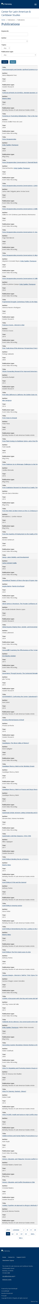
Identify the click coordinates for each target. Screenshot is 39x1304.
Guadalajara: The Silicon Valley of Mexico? (15, 743)
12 (13, 1234)
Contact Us (11, 1257)
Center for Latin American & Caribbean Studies (16, 13)
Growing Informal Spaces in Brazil (13, 720)
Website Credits (6, 1279)
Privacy (3, 1296)
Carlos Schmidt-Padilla (9, 563)
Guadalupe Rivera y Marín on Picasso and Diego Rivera (20, 789)
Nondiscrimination (6, 1293)
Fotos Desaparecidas (9, 139)
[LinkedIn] (7, 1254)
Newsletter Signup (8, 1260)
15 (26, 1234)
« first (8, 1230)
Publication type (7, 52)
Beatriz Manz (6, 98)
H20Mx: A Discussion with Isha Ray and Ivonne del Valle (20, 998)
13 (17, 1234)
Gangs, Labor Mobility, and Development (15, 557)
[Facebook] (3, 1254)
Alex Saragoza (6, 400)
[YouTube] (10, 1254)
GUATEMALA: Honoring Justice (12, 905)
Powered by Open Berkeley (9, 1288)
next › (33, 1234)
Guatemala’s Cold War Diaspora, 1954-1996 (16, 836)
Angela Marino (6, 586)
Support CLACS (21, 1257)
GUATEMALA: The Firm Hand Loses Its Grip (16, 952)
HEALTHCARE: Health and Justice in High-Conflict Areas (20, 1114)
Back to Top (34, 1301)
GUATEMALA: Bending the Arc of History (15, 859)
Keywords (5, 31)
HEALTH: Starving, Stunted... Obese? (14, 1091)
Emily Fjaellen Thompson (10, 145)
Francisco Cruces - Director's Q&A (13, 325)
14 (22, 1234)
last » (21, 1238)
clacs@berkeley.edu (8, 1276)
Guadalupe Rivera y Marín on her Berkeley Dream (18, 766)
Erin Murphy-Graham (9, 656)
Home (3, 20)
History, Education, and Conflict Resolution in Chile (18, 1182)
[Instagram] (14, 1254)
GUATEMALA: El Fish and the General (14, 882)
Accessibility (5, 1291)
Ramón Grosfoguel (18, 586)
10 (35, 1230)
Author (3, 38)
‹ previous (16, 1230)
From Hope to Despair (9, 418)
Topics (3, 45)
